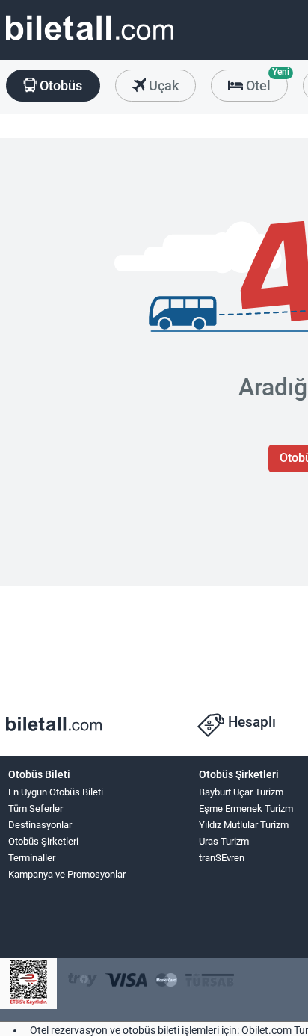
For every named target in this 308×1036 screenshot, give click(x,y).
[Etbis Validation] (28, 984)
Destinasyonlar (40, 824)
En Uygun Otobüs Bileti (55, 792)
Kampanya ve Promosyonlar (67, 874)
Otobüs (59, 85)
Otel (265, 81)
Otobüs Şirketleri (43, 841)
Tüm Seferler (35, 808)
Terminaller (31, 857)
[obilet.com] (89, 41)
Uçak (162, 85)
